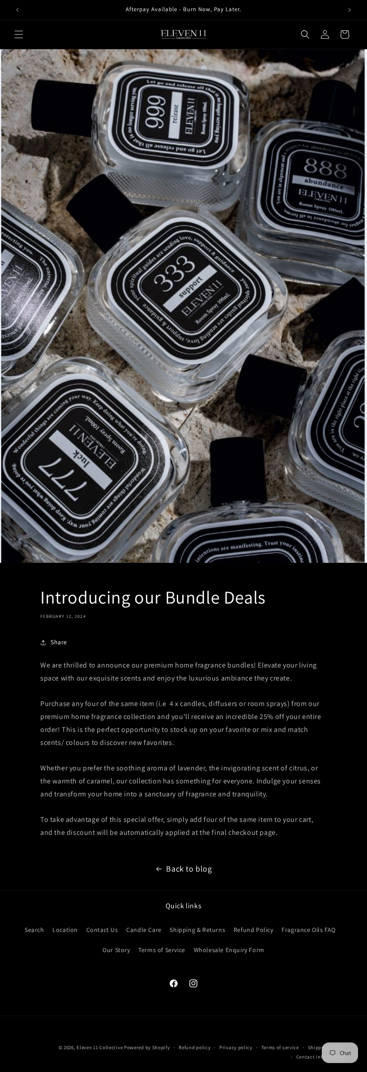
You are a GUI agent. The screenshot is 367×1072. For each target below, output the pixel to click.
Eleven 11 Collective (100, 1047)
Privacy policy (235, 1047)
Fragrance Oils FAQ (309, 930)
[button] (19, 34)
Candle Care (144, 930)
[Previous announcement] (17, 10)
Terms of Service (161, 950)
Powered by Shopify (147, 1047)
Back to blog (189, 869)
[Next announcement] (349, 10)
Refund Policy (253, 930)
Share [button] (59, 642)
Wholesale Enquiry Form (229, 950)
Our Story (116, 950)
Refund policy (194, 1047)
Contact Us (102, 930)
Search (34, 930)
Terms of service (280, 1047)
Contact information (320, 1057)
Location (65, 930)
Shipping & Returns (197, 930)
